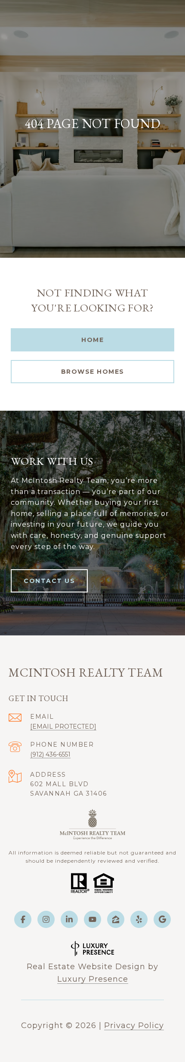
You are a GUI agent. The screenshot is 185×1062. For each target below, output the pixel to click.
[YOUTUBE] (92, 919)
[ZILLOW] (115, 919)
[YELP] (139, 919)
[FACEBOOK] (22, 919)
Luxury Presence (92, 979)
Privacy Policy (134, 1025)
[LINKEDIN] (69, 919)
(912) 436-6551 (50, 754)
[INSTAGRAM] (46, 919)
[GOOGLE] (162, 919)
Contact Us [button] (49, 581)
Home (92, 340)
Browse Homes (92, 371)
